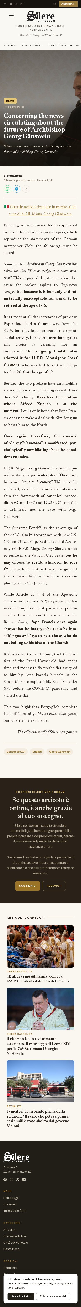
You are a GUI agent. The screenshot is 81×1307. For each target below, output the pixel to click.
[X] (17, 1179)
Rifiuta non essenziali (53, 1296)
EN (10, 4)
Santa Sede (11, 1249)
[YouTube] (24, 1179)
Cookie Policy (16, 1287)
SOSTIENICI (27, 885)
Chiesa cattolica (31, 45)
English (37, 751)
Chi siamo (10, 1204)
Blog (10, 101)
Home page (11, 1198)
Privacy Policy (63, 1283)
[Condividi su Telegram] (16, 189)
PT (22, 4)
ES (16, 4)
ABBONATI (68, 4)
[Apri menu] (11, 16)
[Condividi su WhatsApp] (7, 189)
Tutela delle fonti (14, 1210)
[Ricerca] (54, 4)
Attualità (9, 45)
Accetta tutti (21, 1296)
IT (4, 4)
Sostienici (10, 1268)
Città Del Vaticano (59, 45)
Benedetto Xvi (16, 751)
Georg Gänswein (59, 751)
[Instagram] (11, 1179)
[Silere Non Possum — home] (40, 16)
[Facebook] (5, 1179)
